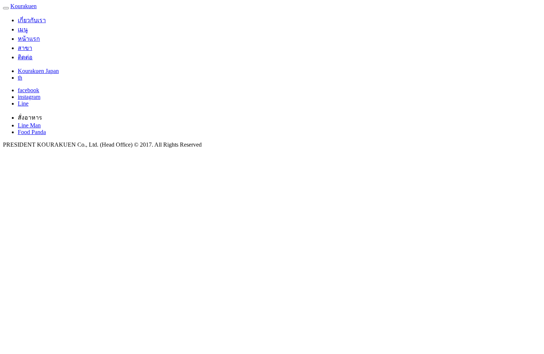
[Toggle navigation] (6, 8)
